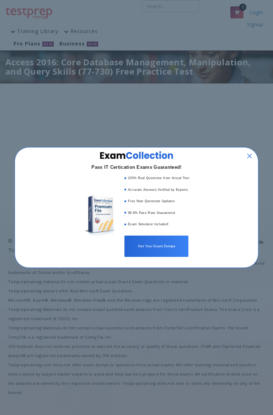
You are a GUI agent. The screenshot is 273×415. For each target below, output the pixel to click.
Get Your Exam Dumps (156, 246)
